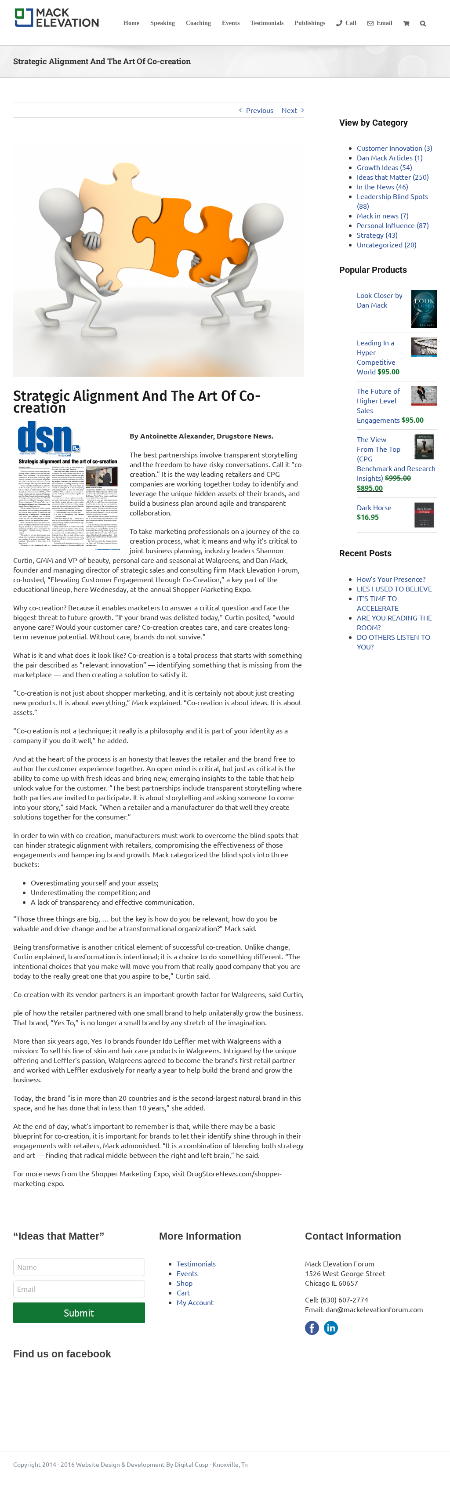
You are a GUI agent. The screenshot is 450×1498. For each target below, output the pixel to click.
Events (187, 1273)
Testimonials (196, 1263)
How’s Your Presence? (391, 578)
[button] (423, 22)
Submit (79, 1312)
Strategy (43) (377, 234)
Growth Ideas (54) (384, 167)
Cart (183, 1292)
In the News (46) (382, 186)
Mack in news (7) (383, 215)
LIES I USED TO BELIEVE (394, 588)
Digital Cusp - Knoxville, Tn (211, 1464)
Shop (184, 1282)
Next (289, 109)
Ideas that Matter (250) (393, 176)
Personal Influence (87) (393, 225)
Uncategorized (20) (387, 244)
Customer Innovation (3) (394, 147)
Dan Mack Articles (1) (390, 157)
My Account (195, 1302)
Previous (259, 109)
